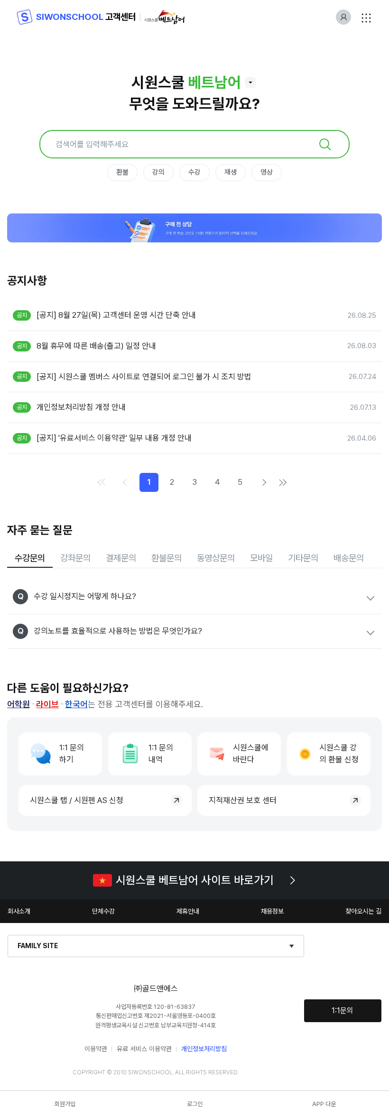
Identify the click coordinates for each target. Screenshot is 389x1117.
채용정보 (272, 911)
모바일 (261, 558)
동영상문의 (216, 558)
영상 (266, 172)
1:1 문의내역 (160, 754)
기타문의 (303, 558)
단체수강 (103, 911)
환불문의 (166, 558)
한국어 (76, 704)
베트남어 (214, 83)
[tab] (30, 558)
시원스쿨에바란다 (251, 754)
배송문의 (348, 558)
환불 (122, 172)
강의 (158, 172)
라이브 (47, 704)
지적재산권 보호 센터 (243, 800)
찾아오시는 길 (363, 911)
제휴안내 (187, 911)
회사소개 (19, 911)
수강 (194, 172)
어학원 (18, 704)
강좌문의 (75, 558)
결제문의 (121, 558)
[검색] (324, 144)
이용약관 (95, 1048)
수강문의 (30, 558)
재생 (230, 172)
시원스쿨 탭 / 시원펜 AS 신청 (76, 800)
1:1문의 (342, 1010)
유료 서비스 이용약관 (144, 1048)
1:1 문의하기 (71, 754)
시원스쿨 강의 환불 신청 (339, 754)
